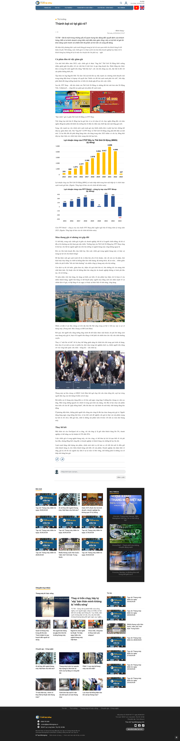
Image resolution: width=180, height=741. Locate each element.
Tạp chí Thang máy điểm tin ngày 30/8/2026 (92, 554)
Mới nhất (39, 489)
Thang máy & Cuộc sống (44, 593)
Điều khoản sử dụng (55, 735)
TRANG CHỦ (47, 7)
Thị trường (61, 19)
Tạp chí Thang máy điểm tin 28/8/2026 (46, 554)
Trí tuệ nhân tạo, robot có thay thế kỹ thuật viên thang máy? (45, 695)
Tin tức (109, 593)
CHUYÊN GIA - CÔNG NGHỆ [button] (105, 7)
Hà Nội (142, 1)
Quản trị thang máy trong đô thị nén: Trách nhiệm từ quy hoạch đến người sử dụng (42, 635)
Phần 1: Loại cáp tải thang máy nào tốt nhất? (91, 667)
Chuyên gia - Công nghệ (44, 649)
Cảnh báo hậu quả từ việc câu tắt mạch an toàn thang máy (68, 695)
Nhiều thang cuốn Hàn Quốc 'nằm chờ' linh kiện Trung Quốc (69, 555)
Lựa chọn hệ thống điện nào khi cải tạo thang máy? (92, 694)
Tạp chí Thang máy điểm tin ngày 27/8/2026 (92, 531)
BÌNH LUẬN (121, 477)
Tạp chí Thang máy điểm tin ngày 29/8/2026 (46, 509)
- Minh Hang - (120, 31)
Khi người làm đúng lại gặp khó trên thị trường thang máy (60, 633)
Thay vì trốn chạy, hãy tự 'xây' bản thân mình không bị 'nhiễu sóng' (86, 601)
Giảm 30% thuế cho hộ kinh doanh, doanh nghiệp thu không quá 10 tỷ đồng (92, 510)
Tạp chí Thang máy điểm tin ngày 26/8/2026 (69, 531)
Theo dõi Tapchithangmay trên (134, 722)
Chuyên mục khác (43, 588)
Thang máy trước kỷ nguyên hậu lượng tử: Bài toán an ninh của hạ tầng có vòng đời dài (69, 669)
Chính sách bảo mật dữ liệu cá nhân (74, 735)
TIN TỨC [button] (57, 7)
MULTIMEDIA (121, 7)
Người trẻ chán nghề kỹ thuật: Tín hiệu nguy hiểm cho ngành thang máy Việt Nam (78, 635)
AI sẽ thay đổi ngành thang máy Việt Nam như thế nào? (69, 509)
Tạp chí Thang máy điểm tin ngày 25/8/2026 (46, 531)
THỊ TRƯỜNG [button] (68, 7)
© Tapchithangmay (41, 735)
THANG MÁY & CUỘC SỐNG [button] (85, 7)
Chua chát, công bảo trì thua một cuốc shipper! (95, 633)
